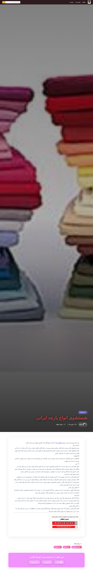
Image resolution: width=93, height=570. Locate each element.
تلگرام (58, 562)
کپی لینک (33, 562)
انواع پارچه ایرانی (76, 547)
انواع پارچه (59, 443)
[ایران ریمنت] (89, 2)
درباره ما (72, 2)
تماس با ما (78, 2)
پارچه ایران (66, 547)
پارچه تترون (83, 412)
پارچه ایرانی (57, 547)
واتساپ (46, 562)
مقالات (83, 2)
